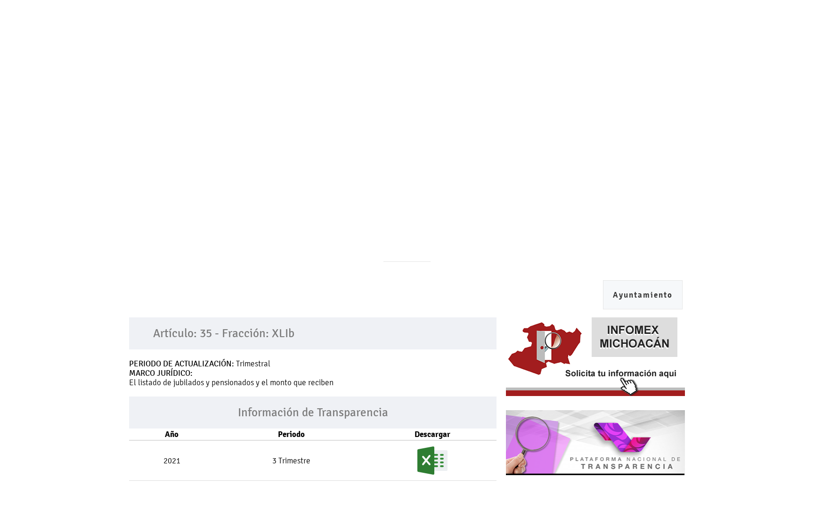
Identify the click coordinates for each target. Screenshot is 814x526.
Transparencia (332, 87)
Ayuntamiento (643, 295)
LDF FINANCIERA (500, 87)
